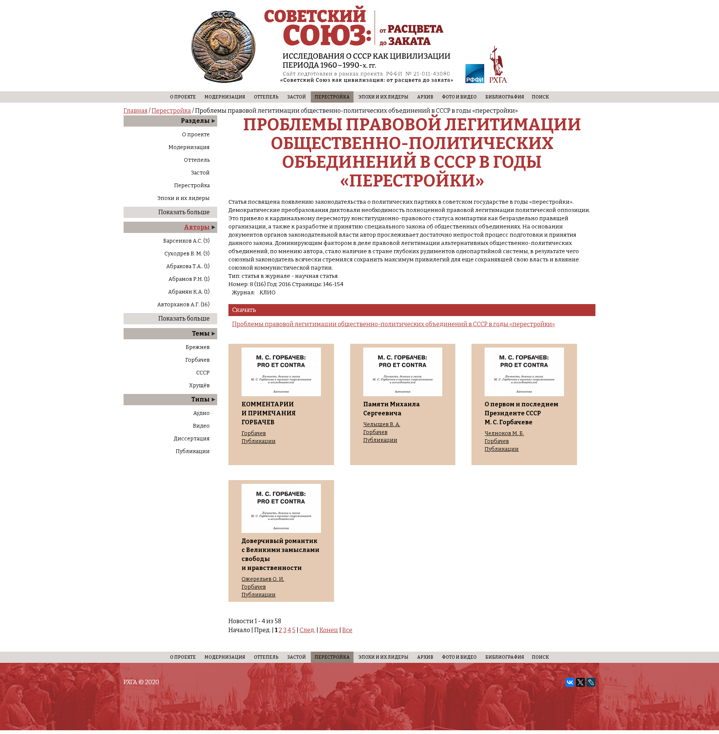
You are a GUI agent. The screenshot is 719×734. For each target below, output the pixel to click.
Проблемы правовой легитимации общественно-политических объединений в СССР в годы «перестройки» (393, 324)
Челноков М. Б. (504, 434)
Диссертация (192, 439)
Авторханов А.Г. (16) (183, 304)
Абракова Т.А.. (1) (188, 266)
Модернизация (224, 97)
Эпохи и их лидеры (383, 97)
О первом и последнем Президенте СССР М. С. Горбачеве (521, 413)
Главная (136, 110)
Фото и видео (459, 97)
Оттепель (266, 97)
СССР (203, 373)
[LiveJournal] (590, 682)
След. (307, 630)
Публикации (193, 451)
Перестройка (332, 97)
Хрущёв (199, 385)
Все (347, 630)
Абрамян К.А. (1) (189, 292)
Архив (425, 97)
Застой (296, 97)
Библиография (504, 97)
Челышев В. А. (381, 425)
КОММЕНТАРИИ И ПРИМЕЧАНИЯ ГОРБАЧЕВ (269, 413)
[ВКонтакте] (569, 682)
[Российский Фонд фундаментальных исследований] (474, 75)
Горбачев (197, 360)
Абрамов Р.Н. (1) (189, 279)
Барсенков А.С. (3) (186, 241)
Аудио (201, 413)
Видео (201, 426)
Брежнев (198, 347)
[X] (580, 682)
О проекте (183, 97)
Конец (328, 630)
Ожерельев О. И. (263, 579)
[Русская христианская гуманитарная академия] (498, 66)
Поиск (540, 97)
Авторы (197, 227)
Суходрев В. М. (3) (187, 254)
